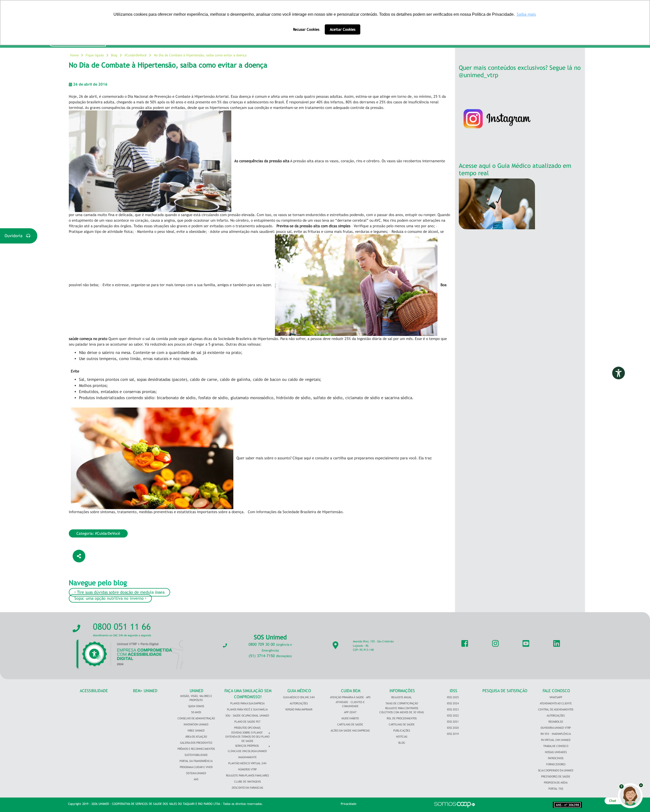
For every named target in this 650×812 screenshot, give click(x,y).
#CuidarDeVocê (135, 55)
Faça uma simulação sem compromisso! (247, 693)
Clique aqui (301, 458)
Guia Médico (299, 690)
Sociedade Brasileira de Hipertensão (313, 512)
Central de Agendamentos (555, 709)
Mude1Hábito (350, 718)
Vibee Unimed (196, 730)
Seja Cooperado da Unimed (555, 770)
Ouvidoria (15, 235)
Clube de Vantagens (247, 781)
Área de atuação (196, 736)
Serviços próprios (247, 745)
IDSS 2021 (453, 721)
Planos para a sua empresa (247, 703)
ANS (196, 779)
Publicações (401, 730)
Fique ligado (95, 55)
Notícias (401, 736)
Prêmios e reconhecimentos (196, 748)
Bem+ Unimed (145, 690)
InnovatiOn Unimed (196, 724)
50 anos (196, 712)
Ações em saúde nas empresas (350, 730)
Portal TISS (555, 788)
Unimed (196, 690)
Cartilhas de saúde (402, 724)
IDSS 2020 (453, 727)
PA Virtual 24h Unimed (556, 739)
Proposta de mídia (555, 782)
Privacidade (348, 804)
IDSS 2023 (453, 709)
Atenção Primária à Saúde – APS (350, 697)
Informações (402, 690)
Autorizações (299, 703)
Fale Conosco (556, 690)
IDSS (453, 690)
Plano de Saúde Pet (247, 721)
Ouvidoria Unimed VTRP (556, 727)
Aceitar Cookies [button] (342, 29)
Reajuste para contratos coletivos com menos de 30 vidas (401, 710)
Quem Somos (196, 706)
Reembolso (555, 721)
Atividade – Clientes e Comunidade (350, 704)
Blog (114, 55)
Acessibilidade (94, 690)
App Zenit (350, 712)
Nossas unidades (556, 752)
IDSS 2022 (453, 715)
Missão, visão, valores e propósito (196, 698)
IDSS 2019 (453, 733)
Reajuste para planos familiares (247, 775)
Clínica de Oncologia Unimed (247, 751)
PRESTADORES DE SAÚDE (555, 776)
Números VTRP (247, 769)
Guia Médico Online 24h (299, 697)
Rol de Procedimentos (402, 718)
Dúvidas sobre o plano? (247, 732)
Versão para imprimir (298, 709)
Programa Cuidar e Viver (196, 767)
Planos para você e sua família (247, 709)
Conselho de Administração (196, 718)
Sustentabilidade (196, 754)
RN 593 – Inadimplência (556, 733)
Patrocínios (555, 758)
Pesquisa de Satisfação (504, 690)
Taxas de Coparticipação (401, 703)
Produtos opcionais (247, 727)
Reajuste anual (401, 697)
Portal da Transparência (196, 760)
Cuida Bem (350, 690)
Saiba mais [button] (526, 14)
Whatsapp (555, 697)
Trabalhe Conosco (555, 746)
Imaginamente (247, 757)
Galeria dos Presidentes (196, 742)
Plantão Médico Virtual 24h (247, 763)
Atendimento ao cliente (556, 703)
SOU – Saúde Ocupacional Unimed (247, 715)
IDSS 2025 (453, 697)
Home (74, 55)
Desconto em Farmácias (247, 787)
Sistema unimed (196, 773)
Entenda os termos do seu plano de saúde (247, 738)
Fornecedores (555, 764)
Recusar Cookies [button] (306, 29)
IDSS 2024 (453, 703)
